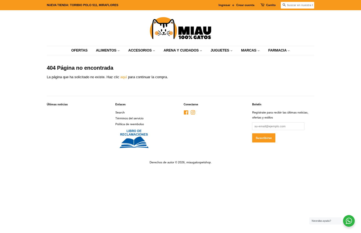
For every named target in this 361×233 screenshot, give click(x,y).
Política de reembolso (129, 124)
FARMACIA (277, 50)
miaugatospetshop (198, 162)
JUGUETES (220, 50)
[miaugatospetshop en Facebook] (186, 113)
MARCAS (249, 50)
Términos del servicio (129, 118)
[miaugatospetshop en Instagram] (193, 113)
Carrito (271, 5)
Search (120, 112)
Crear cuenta (245, 5)
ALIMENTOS (106, 50)
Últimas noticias (57, 104)
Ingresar (224, 5)
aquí (123, 77)
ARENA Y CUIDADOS (182, 50)
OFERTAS (79, 50)
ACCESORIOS (140, 50)
